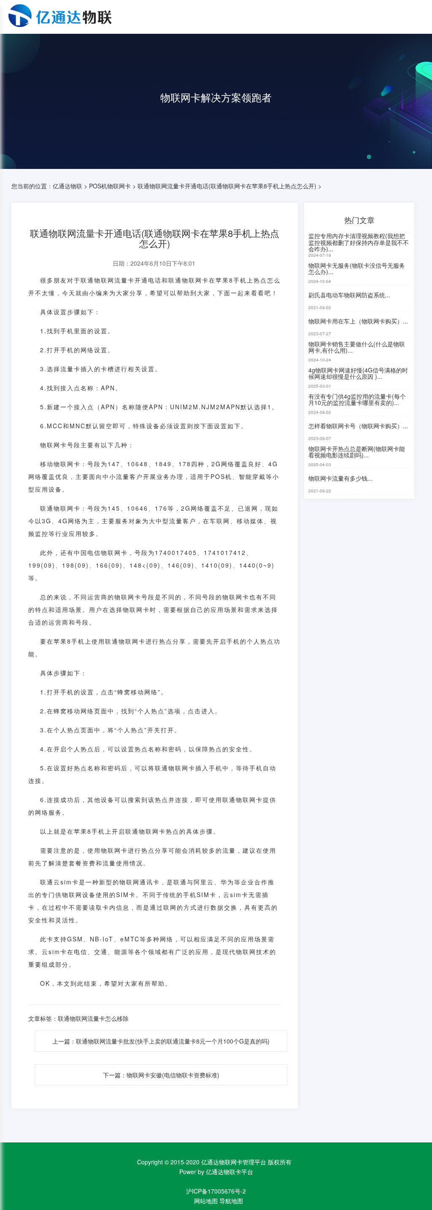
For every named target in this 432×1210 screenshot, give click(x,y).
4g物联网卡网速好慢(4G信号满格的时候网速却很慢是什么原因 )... (358, 373)
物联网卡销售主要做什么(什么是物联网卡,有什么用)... (356, 347)
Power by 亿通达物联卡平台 (216, 1171)
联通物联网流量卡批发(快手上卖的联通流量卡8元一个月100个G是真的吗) (173, 1041)
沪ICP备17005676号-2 (216, 1191)
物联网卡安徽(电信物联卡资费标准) (173, 1075)
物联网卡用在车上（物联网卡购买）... (358, 321)
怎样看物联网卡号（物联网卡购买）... (358, 425)
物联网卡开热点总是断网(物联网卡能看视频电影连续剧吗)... (356, 451)
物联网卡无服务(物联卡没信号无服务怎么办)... (356, 268)
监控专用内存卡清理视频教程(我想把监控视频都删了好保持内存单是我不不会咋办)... (358, 242)
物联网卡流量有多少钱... (340, 478)
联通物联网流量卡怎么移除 (93, 1018)
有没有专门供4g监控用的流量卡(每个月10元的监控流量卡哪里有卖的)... (357, 399)
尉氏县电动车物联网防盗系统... (349, 295)
